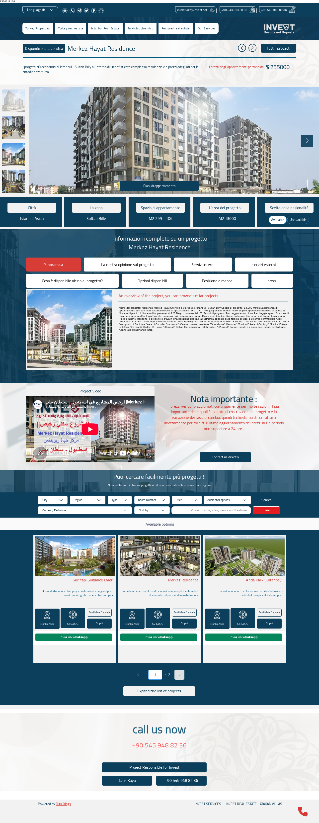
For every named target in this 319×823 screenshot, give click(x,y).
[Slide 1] (157, 750)
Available (277, 219)
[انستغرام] (101, 10)
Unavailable (298, 219)
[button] (70, 28)
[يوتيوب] (65, 10)
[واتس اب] (72, 10)
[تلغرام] (79, 10)
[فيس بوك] (93, 10)
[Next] (179, 675)
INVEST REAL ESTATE (241, 804)
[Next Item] (307, 141)
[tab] (53, 265)
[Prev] (138, 675)
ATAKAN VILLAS (271, 804)
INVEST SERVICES (208, 804)
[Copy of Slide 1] (161, 750)
